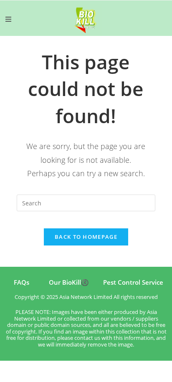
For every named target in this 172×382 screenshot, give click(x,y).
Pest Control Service (133, 282)
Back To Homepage (86, 236)
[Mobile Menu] (8, 19)
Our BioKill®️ (69, 282)
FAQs (21, 282)
